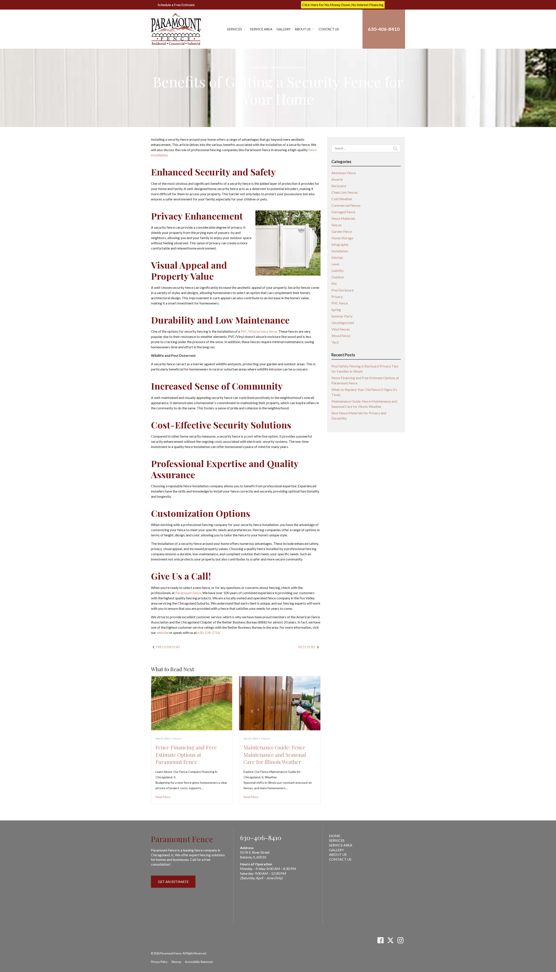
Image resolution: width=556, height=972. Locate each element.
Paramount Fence (188, 593)
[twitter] (390, 940)
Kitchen (337, 257)
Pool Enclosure (342, 290)
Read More (163, 797)
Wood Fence (340, 336)
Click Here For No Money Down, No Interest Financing (343, 5)
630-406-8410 (260, 837)
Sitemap (176, 962)
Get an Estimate (173, 881)
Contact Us (329, 29)
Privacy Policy (159, 962)
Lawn (335, 264)
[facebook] (380, 940)
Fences (301, 67)
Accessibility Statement (199, 962)
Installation (339, 251)
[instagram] (400, 940)
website (163, 632)
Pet (334, 283)
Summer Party (341, 316)
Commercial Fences (346, 205)
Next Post (306, 647)
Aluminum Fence (282, 67)
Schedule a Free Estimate (176, 5)
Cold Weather (341, 199)
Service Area (261, 29)
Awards (337, 179)
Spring (336, 309)
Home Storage (342, 238)
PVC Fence (339, 303)
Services (234, 29)
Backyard (338, 186)
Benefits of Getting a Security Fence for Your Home (278, 90)
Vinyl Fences (340, 329)
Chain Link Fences (344, 192)
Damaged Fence (343, 212)
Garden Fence (341, 231)
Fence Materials (343, 218)
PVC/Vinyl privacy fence (259, 331)
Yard (334, 342)
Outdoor (337, 277)
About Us (303, 29)
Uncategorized (342, 323)
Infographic (340, 244)
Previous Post (168, 647)
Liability (337, 270)
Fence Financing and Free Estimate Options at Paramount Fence (186, 754)
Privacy (337, 296)
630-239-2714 (208, 632)
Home (334, 836)
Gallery (283, 29)
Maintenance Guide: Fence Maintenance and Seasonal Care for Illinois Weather (274, 754)
